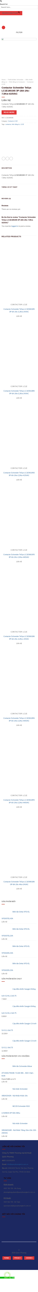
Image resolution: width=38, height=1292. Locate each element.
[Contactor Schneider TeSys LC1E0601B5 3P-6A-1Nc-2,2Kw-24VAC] (18, 288)
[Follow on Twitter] (20, 1246)
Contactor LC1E (13, 121)
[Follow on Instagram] (18, 1246)
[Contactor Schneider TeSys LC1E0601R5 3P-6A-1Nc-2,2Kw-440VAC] (18, 533)
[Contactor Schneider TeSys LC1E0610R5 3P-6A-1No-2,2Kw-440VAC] (18, 778)
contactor (8, 124)
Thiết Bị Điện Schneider (15, 79)
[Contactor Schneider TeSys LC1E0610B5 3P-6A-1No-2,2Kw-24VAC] (18, 369)
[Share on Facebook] (7, 158)
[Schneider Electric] (16, 142)
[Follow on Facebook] (15, 1246)
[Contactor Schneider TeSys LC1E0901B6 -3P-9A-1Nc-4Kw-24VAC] (18, 860)
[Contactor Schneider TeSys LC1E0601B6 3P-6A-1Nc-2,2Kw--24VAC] (18, 615)
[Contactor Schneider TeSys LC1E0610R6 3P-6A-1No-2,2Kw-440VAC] (18, 697)
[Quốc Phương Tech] (19, 27)
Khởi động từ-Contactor (17, 82)
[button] (1, 1)
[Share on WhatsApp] (3, 158)
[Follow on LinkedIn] (23, 1246)
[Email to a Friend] (11, 158)
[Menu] (3, 27)
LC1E (22, 124)
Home (4, 79)
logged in (14, 226)
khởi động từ (16, 124)
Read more (9, 112)
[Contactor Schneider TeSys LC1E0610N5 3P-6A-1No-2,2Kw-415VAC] (18, 451)
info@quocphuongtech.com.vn (17, 1164)
